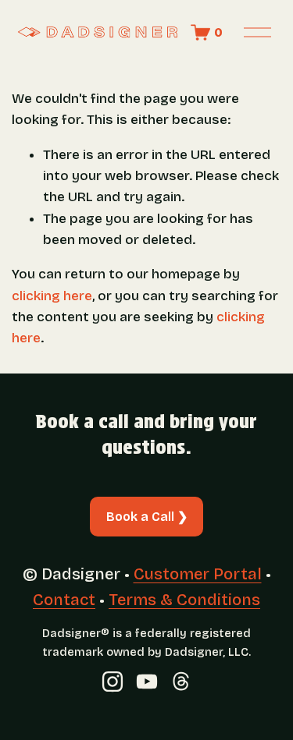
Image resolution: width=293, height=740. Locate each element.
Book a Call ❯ (147, 516)
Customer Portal (198, 574)
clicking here (52, 296)
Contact (64, 599)
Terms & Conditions (184, 599)
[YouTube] (147, 681)
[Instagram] (112, 681)
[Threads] (181, 681)
